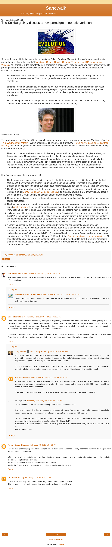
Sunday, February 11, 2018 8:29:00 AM (34, 477)
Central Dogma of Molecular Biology (40, 192)
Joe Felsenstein (15, 317)
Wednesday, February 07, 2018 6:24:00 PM (49, 377)
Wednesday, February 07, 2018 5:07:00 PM (49, 351)
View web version (56, 539)
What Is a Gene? (21, 207)
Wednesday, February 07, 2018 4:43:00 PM (42, 317)
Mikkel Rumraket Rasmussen (28, 294)
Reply (10, 284)
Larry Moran (20, 351)
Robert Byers (14, 445)
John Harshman (15, 273)
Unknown (12, 477)
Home (56, 534)
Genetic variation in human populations (86, 236)
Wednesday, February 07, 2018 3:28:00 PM (61, 294)
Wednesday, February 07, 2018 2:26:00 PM (42, 273)
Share (6, 259)
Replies (14, 289)
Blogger (61, 544)
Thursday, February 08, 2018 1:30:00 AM (39, 445)
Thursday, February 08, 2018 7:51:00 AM (45, 401)
